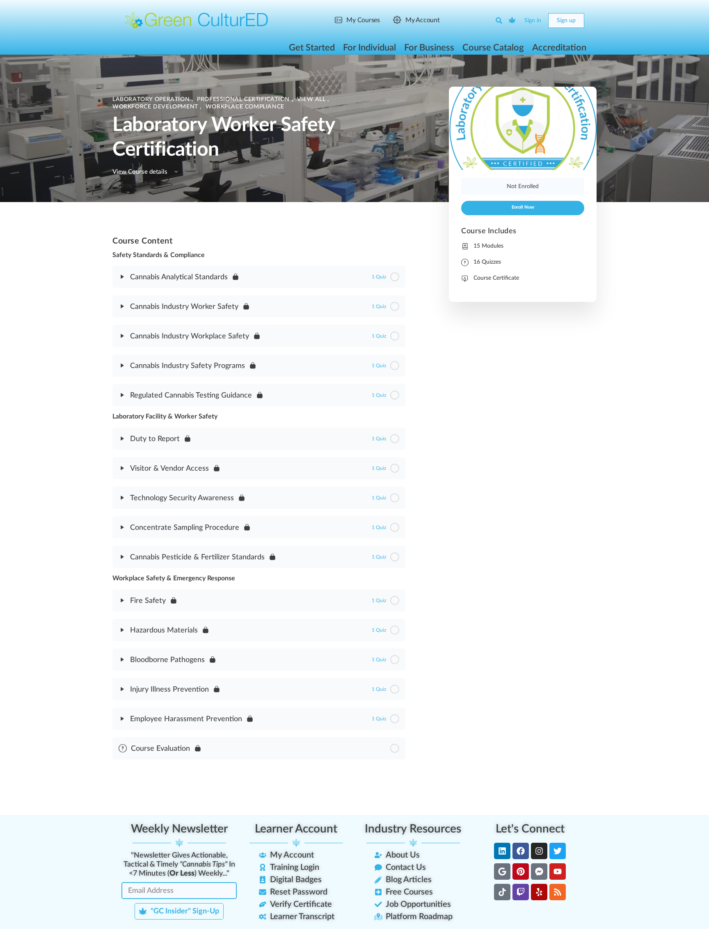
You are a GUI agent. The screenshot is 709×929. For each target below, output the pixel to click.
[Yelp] (539, 892)
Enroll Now (523, 207)
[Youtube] (557, 871)
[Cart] (512, 20)
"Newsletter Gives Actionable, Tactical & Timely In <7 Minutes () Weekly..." (179, 864)
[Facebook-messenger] (539, 871)
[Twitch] (520, 892)
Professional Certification (244, 99)
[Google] (502, 871)
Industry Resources (413, 829)
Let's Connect (530, 829)
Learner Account (296, 829)
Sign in (532, 20)
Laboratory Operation (152, 99)
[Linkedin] (502, 851)
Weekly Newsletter (179, 829)
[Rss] (557, 892)
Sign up (566, 20)
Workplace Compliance (245, 107)
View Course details (140, 172)
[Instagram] (539, 851)
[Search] (498, 20)
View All (312, 99)
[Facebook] (520, 851)
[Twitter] (557, 851)
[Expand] (122, 277)
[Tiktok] (502, 892)
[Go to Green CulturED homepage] (196, 20)
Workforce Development (156, 107)
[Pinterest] (520, 871)
